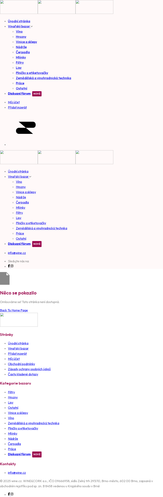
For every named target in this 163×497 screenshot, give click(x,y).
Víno (19, 31)
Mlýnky (21, 57)
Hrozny (21, 37)
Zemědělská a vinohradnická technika (43, 78)
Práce (20, 83)
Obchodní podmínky (21, 364)
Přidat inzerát (17, 354)
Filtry (20, 62)
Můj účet (14, 359)
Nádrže (21, 47)
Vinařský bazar (19, 26)
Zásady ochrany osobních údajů (29, 369)
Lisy (18, 68)
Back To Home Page (14, 310)
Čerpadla (23, 52)
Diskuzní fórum (19, 93)
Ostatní (21, 88)
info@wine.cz (17, 253)
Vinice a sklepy (26, 42)
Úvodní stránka (19, 21)
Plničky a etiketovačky (32, 73)
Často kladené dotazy (23, 374)
